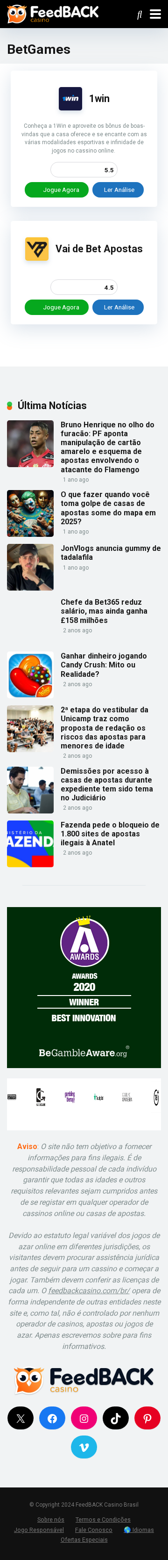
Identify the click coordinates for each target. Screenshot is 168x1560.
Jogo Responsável (39, 1529)
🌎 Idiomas (139, 1529)
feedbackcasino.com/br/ (89, 1290)
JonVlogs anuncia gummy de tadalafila (111, 553)
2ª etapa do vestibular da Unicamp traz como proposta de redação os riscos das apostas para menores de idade (104, 727)
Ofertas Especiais (84, 1539)
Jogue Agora (60, 189)
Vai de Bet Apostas (99, 249)
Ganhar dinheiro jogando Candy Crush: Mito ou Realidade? (104, 665)
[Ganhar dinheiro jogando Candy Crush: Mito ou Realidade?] (30, 695)
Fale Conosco (93, 1529)
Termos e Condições (103, 1519)
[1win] (70, 107)
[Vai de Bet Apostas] (37, 258)
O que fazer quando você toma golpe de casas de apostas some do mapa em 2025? (108, 508)
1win (99, 98)
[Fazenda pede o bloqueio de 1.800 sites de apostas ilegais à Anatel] (30, 864)
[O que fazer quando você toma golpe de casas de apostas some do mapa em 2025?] (30, 534)
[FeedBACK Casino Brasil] (52, 12)
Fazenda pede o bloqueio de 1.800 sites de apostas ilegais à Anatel (110, 833)
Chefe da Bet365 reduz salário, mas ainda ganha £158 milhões (104, 611)
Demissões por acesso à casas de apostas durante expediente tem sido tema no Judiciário (107, 785)
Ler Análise (119, 189)
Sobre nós (50, 1519)
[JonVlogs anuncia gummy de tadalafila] (30, 588)
